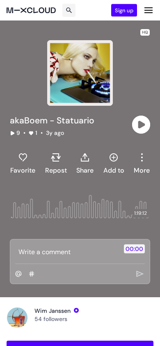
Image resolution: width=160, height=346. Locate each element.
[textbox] (66, 251)
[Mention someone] (18, 274)
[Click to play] (141, 125)
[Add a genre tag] (31, 274)
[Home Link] (31, 10)
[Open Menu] (148, 10)
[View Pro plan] (76, 310)
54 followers (50, 319)
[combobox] (141, 163)
